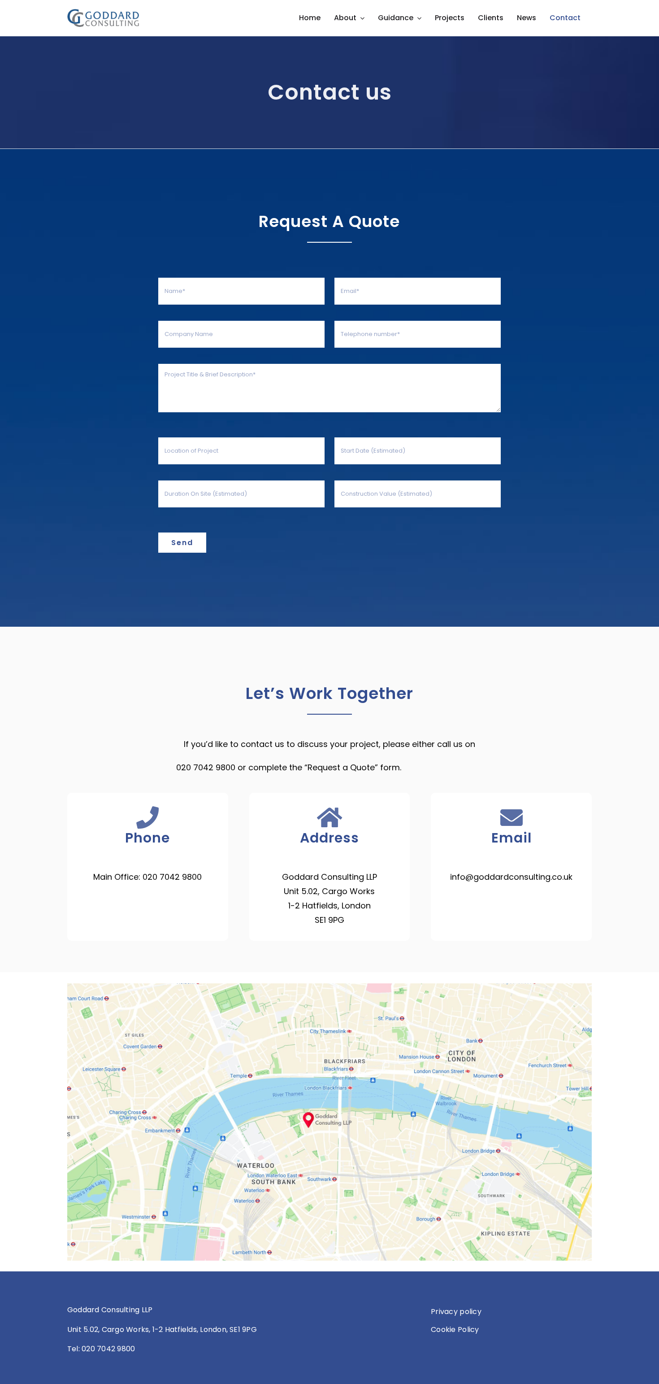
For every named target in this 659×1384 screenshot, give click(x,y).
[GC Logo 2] (103, 12)
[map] (329, 987)
